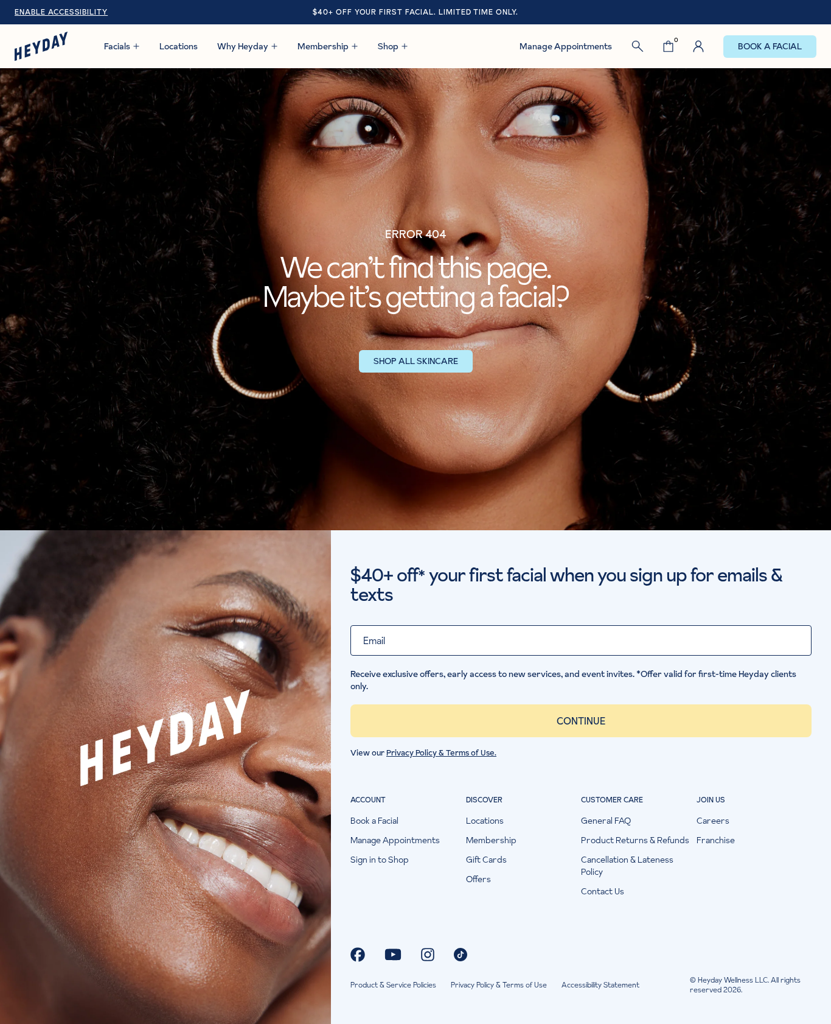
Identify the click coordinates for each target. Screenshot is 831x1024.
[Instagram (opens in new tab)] (427, 954)
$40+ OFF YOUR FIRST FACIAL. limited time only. (415, 12)
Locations (178, 46)
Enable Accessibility (61, 12)
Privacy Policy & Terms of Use (499, 985)
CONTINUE (581, 721)
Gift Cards (486, 860)
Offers (478, 879)
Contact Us (602, 891)
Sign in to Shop (379, 860)
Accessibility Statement (600, 985)
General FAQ (606, 821)
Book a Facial (770, 46)
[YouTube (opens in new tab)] (393, 954)
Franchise (716, 840)
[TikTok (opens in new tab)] (460, 954)
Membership (323, 46)
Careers (713, 821)
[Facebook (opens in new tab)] (357, 954)
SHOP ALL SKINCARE (416, 361)
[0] (668, 46)
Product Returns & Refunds (635, 840)
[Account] (698, 46)
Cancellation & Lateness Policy (627, 866)
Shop (388, 46)
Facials (117, 46)
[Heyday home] (41, 46)
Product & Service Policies (393, 985)
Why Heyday (242, 46)
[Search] (637, 46)
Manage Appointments (566, 46)
